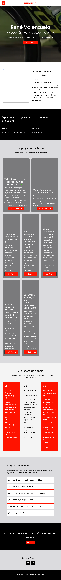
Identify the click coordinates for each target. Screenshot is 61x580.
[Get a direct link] (21, 184)
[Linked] (28, 563)
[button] (30, 42)
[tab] (30, 480)
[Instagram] (33, 563)
